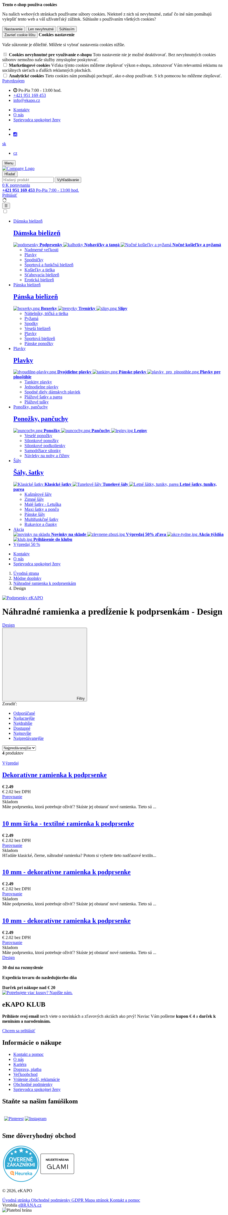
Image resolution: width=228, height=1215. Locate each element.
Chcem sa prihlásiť (18, 1030)
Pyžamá (31, 318)
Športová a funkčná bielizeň (48, 264)
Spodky (31, 323)
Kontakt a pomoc (28, 1054)
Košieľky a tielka (39, 269)
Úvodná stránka (16, 1200)
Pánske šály (34, 514)
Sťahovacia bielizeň (41, 274)
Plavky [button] (19, 348)
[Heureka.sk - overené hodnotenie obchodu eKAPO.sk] (21, 1180)
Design (8, 625)
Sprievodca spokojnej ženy (37, 119)
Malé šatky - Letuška (42, 504)
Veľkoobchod (25, 1074)
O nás (18, 114)
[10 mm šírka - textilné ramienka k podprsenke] (114, 811)
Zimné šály (34, 499)
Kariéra (19, 1064)
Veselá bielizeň (37, 328)
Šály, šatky (28, 472)
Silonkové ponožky (41, 440)
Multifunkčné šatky (41, 519)
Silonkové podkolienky (44, 445)
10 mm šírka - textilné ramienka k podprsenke (68, 823)
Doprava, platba (27, 1069)
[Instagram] (15, 134)
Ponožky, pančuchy (40, 418)
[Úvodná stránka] (18, 168)
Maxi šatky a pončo (41, 509)
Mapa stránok (97, 1200)
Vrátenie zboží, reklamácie (36, 1079)
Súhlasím (67, 29)
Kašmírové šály (38, 494)
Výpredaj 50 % (26, 544)
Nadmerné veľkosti (41, 249)
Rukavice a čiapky (40, 524)
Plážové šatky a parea (43, 397)
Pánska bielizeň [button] (27, 284)
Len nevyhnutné (41, 29)
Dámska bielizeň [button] (28, 221)
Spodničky (33, 259)
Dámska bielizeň (36, 232)
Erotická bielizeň (39, 279)
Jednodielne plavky (41, 387)
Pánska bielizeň (35, 296)
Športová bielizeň (39, 338)
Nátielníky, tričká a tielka (46, 313)
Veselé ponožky (38, 435)
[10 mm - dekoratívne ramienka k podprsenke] (114, 860)
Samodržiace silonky (42, 450)
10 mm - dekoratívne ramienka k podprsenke (66, 872)
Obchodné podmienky (33, 1084)
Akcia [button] (18, 529)
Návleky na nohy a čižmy (47, 455)
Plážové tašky (36, 402)
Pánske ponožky (38, 343)
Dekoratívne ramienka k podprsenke (54, 774)
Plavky (30, 254)
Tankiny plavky (38, 381)
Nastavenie (13, 29)
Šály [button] (17, 460)
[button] (4, 143)
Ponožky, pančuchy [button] (30, 407)
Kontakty (21, 109)
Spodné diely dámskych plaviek (52, 392)
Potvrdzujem (13, 80)
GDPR (78, 1200)
